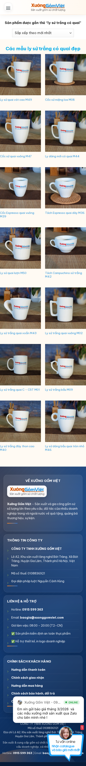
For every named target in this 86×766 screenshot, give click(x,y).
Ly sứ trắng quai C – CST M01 (20, 390)
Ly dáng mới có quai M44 (62, 156)
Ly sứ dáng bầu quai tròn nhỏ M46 (64, 448)
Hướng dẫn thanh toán (28, 670)
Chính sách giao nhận (27, 678)
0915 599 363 (32, 609)
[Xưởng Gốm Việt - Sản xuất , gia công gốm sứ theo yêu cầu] (48, 7)
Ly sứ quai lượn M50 (13, 273)
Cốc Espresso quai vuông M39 (17, 214)
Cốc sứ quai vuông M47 (16, 156)
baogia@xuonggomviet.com (42, 617)
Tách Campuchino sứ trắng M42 (63, 275)
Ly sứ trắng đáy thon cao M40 (17, 448)
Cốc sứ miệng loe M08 (60, 100)
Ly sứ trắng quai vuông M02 (64, 333)
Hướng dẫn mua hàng (27, 686)
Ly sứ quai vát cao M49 (16, 100)
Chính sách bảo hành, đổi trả (33, 693)
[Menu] (8, 7)
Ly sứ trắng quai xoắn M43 (18, 333)
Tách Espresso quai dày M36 (65, 213)
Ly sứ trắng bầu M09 (59, 390)
